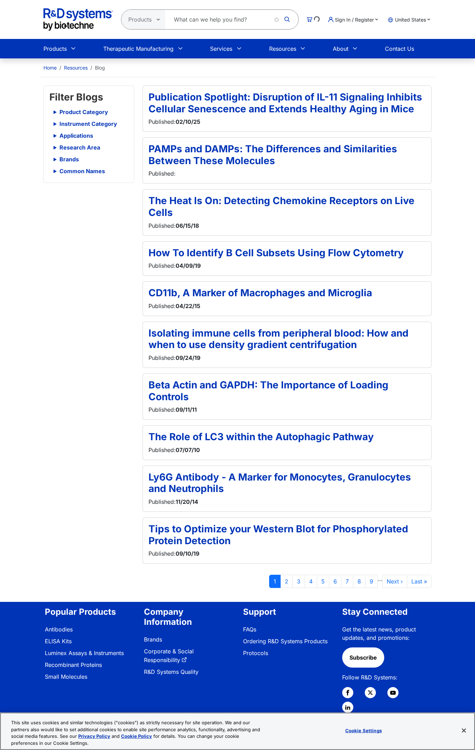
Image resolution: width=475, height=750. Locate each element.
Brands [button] (69, 159)
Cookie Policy (136, 736)
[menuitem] (50, 67)
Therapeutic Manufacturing (138, 48)
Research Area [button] (79, 147)
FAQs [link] (249, 629)
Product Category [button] (83, 111)
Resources (282, 48)
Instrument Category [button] (88, 123)
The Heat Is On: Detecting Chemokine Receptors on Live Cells (281, 206)
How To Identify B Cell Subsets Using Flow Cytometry (276, 253)
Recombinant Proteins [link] (73, 664)
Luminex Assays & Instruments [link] (84, 653)
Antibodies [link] (59, 629)
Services (221, 48)
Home (50, 68)
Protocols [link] (255, 653)
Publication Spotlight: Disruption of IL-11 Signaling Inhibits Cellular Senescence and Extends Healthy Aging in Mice (285, 103)
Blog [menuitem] (100, 68)
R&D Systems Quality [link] (171, 671)
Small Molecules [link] (66, 676)
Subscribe (363, 657)
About (340, 48)
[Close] (464, 730)
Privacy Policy (94, 736)
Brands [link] (153, 639)
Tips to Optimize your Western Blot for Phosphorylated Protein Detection (278, 535)
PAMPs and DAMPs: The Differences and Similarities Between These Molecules (272, 155)
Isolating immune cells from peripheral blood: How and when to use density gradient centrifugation (278, 339)
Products (55, 48)
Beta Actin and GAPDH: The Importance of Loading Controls (268, 391)
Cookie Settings (363, 730)
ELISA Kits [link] (58, 641)
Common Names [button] (82, 171)
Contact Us (399, 48)
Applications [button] (76, 135)
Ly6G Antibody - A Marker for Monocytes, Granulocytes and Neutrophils (279, 483)
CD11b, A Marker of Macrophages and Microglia (260, 293)
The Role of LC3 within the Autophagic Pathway (261, 437)
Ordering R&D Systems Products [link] (285, 641)
